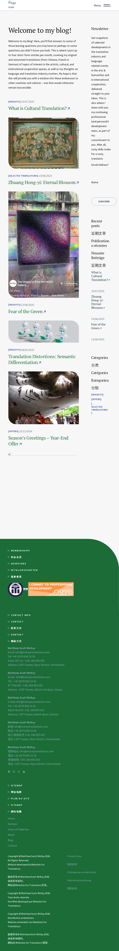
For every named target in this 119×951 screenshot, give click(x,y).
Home (11, 818)
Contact (12, 845)
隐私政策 (72, 864)
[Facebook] (24, 772)
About (11, 834)
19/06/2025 (45, 176)
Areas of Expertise (18, 829)
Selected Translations (23, 175)
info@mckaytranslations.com (32, 652)
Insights (14, 101)
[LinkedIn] (9, 771)
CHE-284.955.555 (34, 660)
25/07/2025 (27, 101)
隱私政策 (72, 888)
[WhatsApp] (14, 771)
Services (12, 824)
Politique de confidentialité (81, 872)
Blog (10, 840)
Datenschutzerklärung (79, 880)
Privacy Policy (74, 856)
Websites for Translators (28, 885)
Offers (13, 431)
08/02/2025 (27, 350)
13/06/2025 (27, 305)
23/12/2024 (25, 431)
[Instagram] (19, 771)
